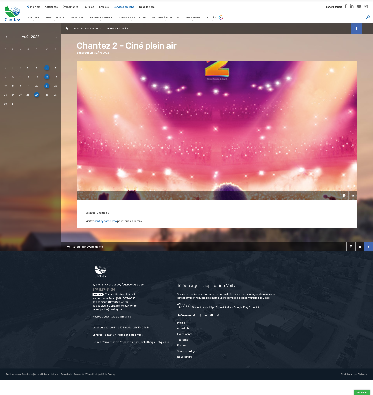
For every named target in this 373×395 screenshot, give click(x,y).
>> (55, 37)
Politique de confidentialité (19, 374)
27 (36, 94)
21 (47, 85)
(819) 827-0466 (127, 305)
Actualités (183, 328)
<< (5, 37)
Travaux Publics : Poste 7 (119, 294)
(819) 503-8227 (126, 298)
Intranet (55, 374)
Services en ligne (187, 351)
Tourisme (182, 339)
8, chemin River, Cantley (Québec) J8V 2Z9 (118, 284)
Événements (184, 334)
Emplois (182, 345)
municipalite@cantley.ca (107, 309)
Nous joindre (184, 356)
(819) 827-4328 (118, 302)
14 (47, 76)
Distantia (362, 374)
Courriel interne (41, 374)
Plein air (181, 322)
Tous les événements (86, 28)
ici (168, 342)
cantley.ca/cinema (105, 221)
